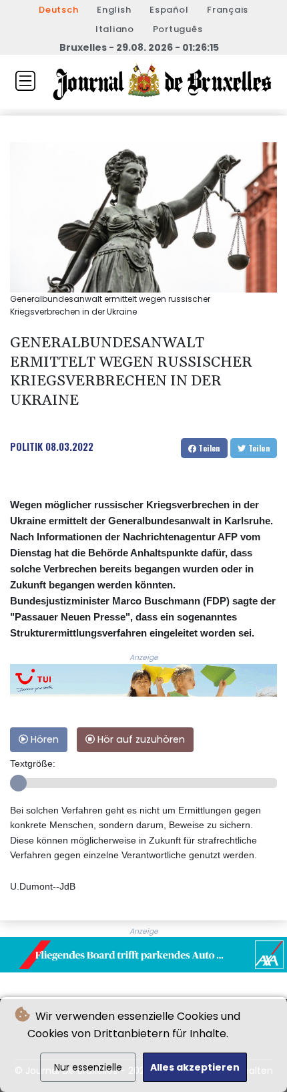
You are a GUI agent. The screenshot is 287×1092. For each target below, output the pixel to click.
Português (178, 29)
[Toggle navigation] (25, 80)
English (114, 9)
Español (169, 9)
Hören (43, 739)
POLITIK (26, 446)
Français (227, 9)
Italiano (114, 29)
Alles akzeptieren (195, 1067)
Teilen (208, 447)
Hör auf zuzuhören (140, 739)
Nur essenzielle (88, 1067)
